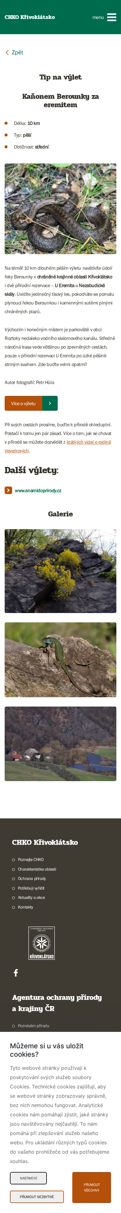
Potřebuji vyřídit (31, 888)
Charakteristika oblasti (37, 869)
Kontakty (25, 906)
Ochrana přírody (32, 878)
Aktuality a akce (31, 897)
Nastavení (28, 1178)
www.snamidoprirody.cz (38, 490)
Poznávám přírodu (33, 1025)
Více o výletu (23, 403)
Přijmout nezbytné (37, 1197)
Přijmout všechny (92, 1187)
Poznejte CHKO (31, 859)
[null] (14, 52)
